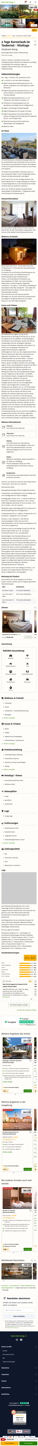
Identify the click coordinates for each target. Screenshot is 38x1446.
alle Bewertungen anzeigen (19, 1005)
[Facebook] (21, 1340)
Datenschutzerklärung (12, 1327)
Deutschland (14, 1285)
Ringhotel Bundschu (8, 1137)
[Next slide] (35, 607)
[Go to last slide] (32, 1260)
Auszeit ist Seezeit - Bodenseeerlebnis (9, 1211)
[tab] (3, 1280)
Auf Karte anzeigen (7, 55)
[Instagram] (16, 1340)
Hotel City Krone (7, 1215)
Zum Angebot (27, 1091)
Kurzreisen (5, 1285)
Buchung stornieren (8, 1354)
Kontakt (5, 1351)
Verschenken (9, 1443)
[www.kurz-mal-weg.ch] (8, 2)
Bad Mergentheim (7, 1288)
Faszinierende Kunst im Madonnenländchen (10, 1133)
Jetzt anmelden (19, 1316)
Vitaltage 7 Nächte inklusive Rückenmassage (12, 1061)
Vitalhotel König (7, 1065)
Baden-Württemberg (28, 1285)
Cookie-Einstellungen (9, 1362)
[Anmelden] (30, 2)
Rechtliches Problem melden (27, 1010)
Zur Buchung (28, 637)
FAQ (4, 1358)
